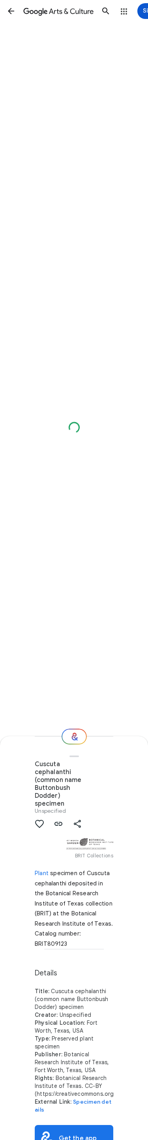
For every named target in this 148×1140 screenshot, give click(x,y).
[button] (11, 11)
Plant (42, 873)
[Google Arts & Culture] (58, 11)
